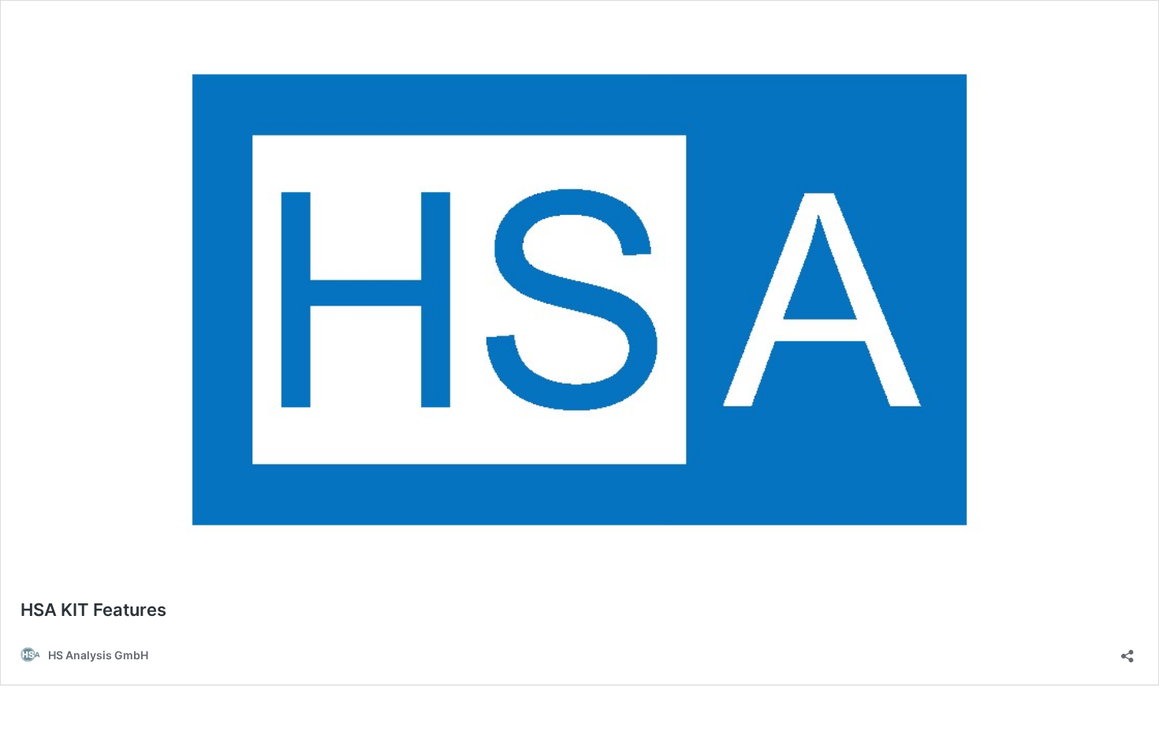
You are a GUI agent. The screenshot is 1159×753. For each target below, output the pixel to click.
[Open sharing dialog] (1127, 651)
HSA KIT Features (93, 609)
